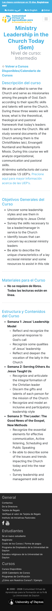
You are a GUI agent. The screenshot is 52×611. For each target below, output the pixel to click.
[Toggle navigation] (46, 19)
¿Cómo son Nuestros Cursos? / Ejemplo (22, 580)
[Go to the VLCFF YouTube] (7, 523)
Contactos (7, 502)
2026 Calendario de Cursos (16, 572)
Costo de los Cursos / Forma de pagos (21, 543)
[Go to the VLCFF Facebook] (3, 523)
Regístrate (7, 539)
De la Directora (9, 506)
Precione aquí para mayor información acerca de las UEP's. (23, 178)
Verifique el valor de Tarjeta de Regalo (21, 514)
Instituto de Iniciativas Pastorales (18, 517)
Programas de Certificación (16, 576)
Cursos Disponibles (11, 569)
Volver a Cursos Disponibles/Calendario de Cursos (21, 70)
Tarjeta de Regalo (11, 510)
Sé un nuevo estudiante (14, 536)
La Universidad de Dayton (26, 595)
